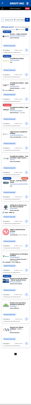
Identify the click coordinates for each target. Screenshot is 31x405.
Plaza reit (12, 159)
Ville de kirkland (13, 208)
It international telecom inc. (16, 135)
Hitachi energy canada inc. (16, 110)
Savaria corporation (14, 60)
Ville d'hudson (13, 306)
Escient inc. (12, 233)
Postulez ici (7, 50)
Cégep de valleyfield (14, 257)
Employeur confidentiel (15, 281)
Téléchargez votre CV (7, 27)
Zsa (11, 330)
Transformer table (14, 86)
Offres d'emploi (15, 8)
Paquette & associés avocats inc (18, 35)
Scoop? (27, 8)
